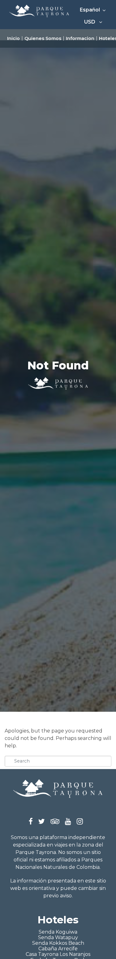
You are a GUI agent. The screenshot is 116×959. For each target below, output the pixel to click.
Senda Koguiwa (58, 932)
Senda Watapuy (58, 937)
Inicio (13, 38)
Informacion (80, 38)
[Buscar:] (58, 761)
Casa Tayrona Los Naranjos (58, 954)
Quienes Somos (42, 38)
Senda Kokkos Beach (58, 943)
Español (90, 10)
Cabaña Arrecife (58, 949)
